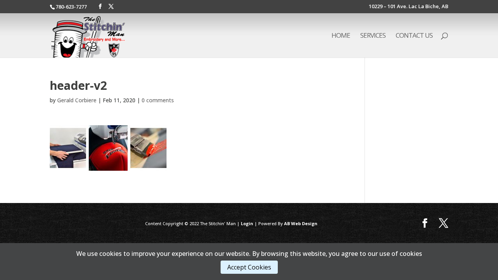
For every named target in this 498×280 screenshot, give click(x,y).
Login (247, 223)
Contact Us (414, 36)
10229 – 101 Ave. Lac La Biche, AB (408, 7)
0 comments (158, 100)
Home (340, 36)
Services (373, 36)
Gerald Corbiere (76, 100)
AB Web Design (300, 223)
